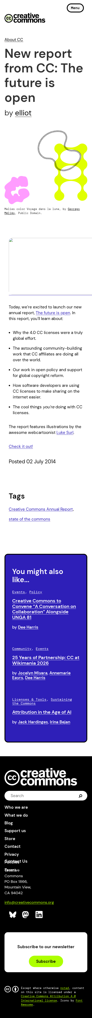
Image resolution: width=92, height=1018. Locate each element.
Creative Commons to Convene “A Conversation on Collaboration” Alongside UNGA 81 (44, 609)
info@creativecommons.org (29, 902)
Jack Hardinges (33, 722)
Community (21, 648)
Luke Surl (64, 432)
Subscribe (46, 961)
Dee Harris (28, 627)
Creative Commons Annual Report (41, 509)
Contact (12, 846)
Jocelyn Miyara (32, 673)
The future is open (53, 312)
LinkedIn (39, 914)
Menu (75, 8)
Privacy (11, 854)
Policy (35, 592)
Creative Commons (24, 18)
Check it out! (21, 446)
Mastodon (26, 914)
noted (64, 988)
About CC (13, 39)
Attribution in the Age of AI (41, 712)
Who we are (16, 807)
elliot (23, 113)
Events (18, 592)
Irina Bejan (60, 722)
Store (9, 838)
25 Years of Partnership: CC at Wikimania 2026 (45, 660)
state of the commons (29, 519)
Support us (15, 830)
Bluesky (13, 914)
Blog (8, 823)
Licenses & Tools (29, 699)
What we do (16, 815)
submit (80, 795)
